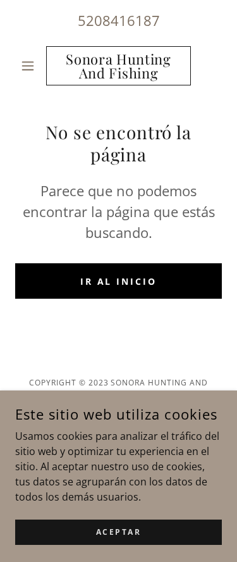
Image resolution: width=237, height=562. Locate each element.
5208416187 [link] (119, 20)
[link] (118, 65)
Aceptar (119, 532)
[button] (30, 65)
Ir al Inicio (118, 281)
